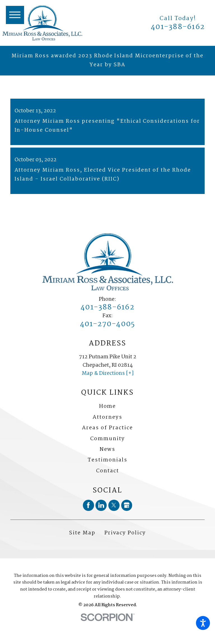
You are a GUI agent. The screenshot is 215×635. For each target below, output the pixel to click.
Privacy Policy (125, 533)
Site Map (82, 533)
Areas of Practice (107, 428)
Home (107, 406)
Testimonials (107, 460)
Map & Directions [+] (108, 373)
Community (107, 439)
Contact (107, 471)
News (108, 449)
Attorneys (107, 417)
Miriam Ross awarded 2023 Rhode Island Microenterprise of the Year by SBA (107, 60)
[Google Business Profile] (126, 505)
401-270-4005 (107, 324)
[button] (203, 623)
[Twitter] (114, 505)
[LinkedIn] (101, 505)
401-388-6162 (178, 27)
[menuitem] (107, 406)
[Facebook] (88, 505)
